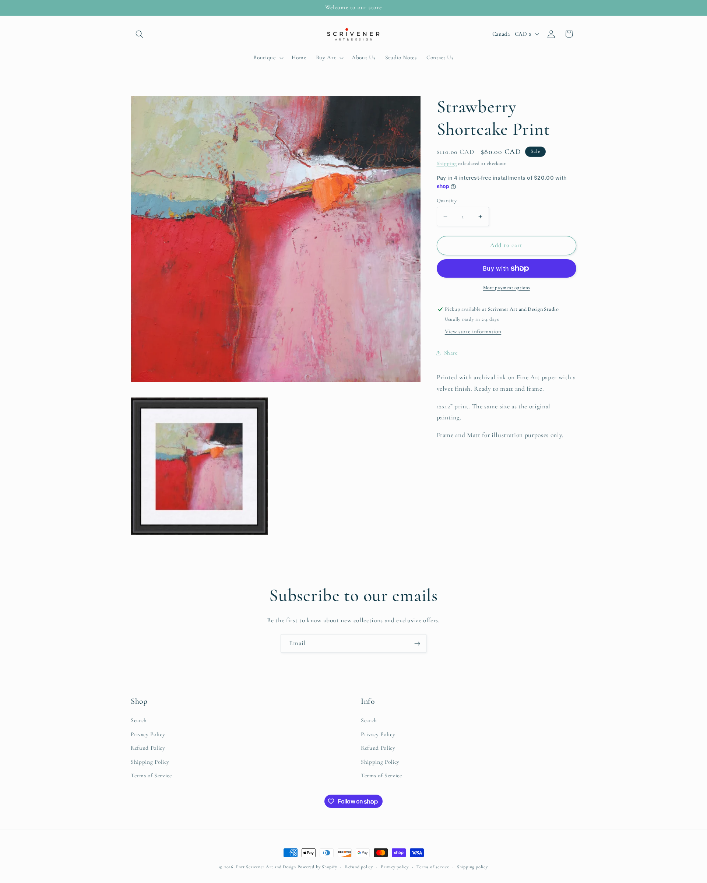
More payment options (506, 288)
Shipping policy (472, 866)
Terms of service (432, 866)
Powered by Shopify (317, 866)
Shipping (447, 163)
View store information (473, 331)
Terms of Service (151, 775)
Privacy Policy (148, 734)
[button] (139, 34)
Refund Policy (148, 748)
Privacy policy (395, 866)
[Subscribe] (417, 643)
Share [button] (451, 353)
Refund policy (359, 866)
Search (139, 720)
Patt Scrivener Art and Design (266, 866)
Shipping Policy (150, 761)
